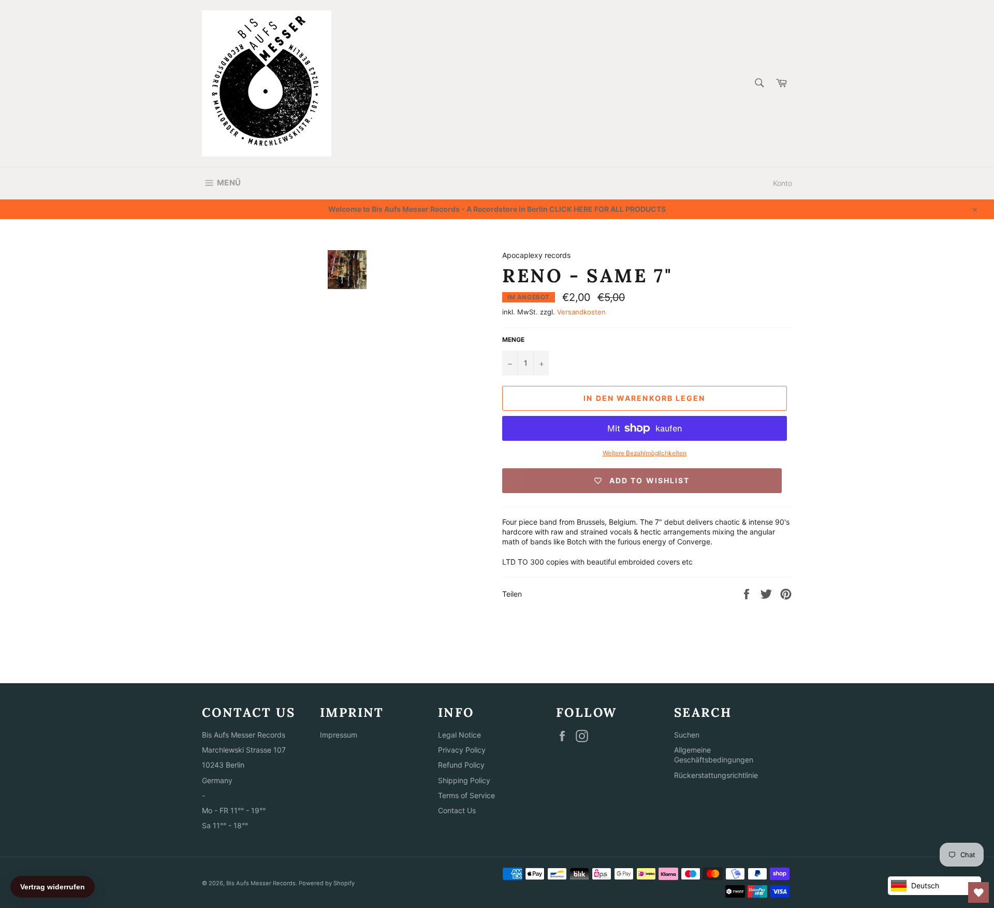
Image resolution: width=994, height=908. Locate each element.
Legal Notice (459, 734)
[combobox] (758, 83)
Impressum (338, 734)
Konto (782, 183)
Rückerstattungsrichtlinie (716, 775)
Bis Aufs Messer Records (261, 883)
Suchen (686, 734)
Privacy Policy (462, 749)
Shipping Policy (464, 780)
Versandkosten (581, 312)
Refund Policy (461, 764)
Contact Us (457, 810)
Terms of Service (466, 795)
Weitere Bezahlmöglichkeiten (644, 453)
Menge (513, 339)
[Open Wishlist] (978, 892)
